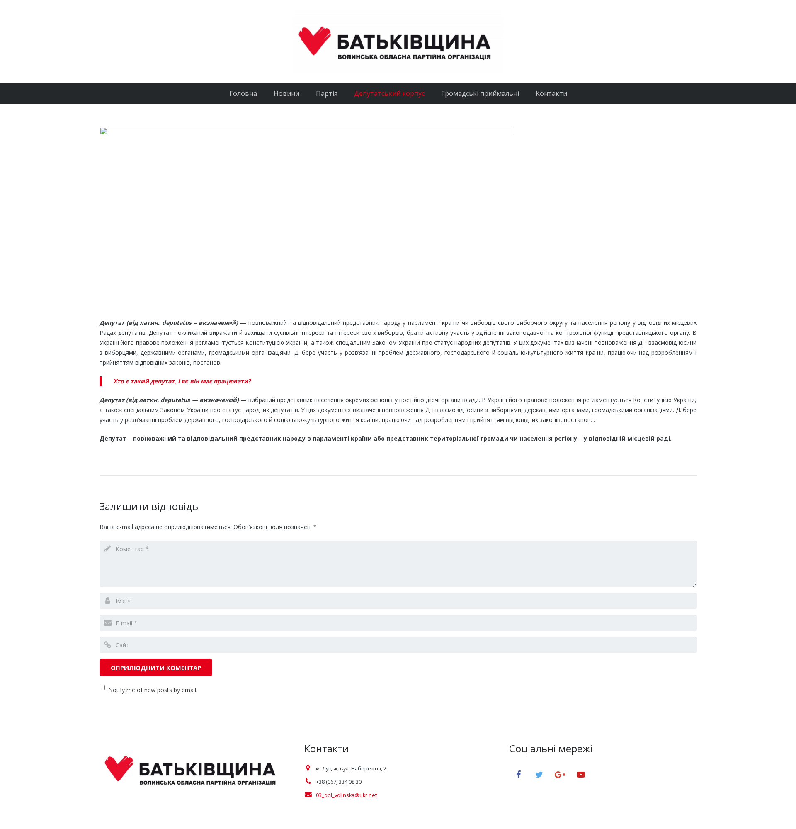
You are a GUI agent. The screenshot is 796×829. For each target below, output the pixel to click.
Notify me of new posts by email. (152, 690)
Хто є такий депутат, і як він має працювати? (182, 381)
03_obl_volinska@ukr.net (346, 795)
